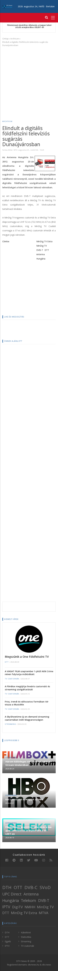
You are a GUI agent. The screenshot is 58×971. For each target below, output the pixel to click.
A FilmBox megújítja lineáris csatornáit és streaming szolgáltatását (27, 688)
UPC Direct (11, 894)
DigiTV (17, 907)
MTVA (43, 912)
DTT (47, 250)
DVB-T (39, 250)
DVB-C (30, 887)
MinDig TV (41, 245)
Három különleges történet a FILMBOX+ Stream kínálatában (28, 763)
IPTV (6, 906)
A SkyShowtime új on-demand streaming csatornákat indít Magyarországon (27, 718)
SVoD (45, 887)
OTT (18, 887)
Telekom (28, 900)
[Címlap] (7, 6)
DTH (6, 887)
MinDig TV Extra (44, 241)
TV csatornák (12, 679)
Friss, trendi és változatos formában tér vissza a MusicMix (26, 703)
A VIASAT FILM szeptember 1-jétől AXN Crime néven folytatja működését (29, 673)
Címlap (5, 38)
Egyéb (8, 941)
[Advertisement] (29, 79)
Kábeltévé (26, 932)
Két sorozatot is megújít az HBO (24, 799)
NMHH (30, 907)
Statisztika (26, 936)
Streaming (10, 724)
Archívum (14, 38)
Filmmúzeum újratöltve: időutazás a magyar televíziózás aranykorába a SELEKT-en (29, 26)
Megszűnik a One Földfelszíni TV (27, 656)
